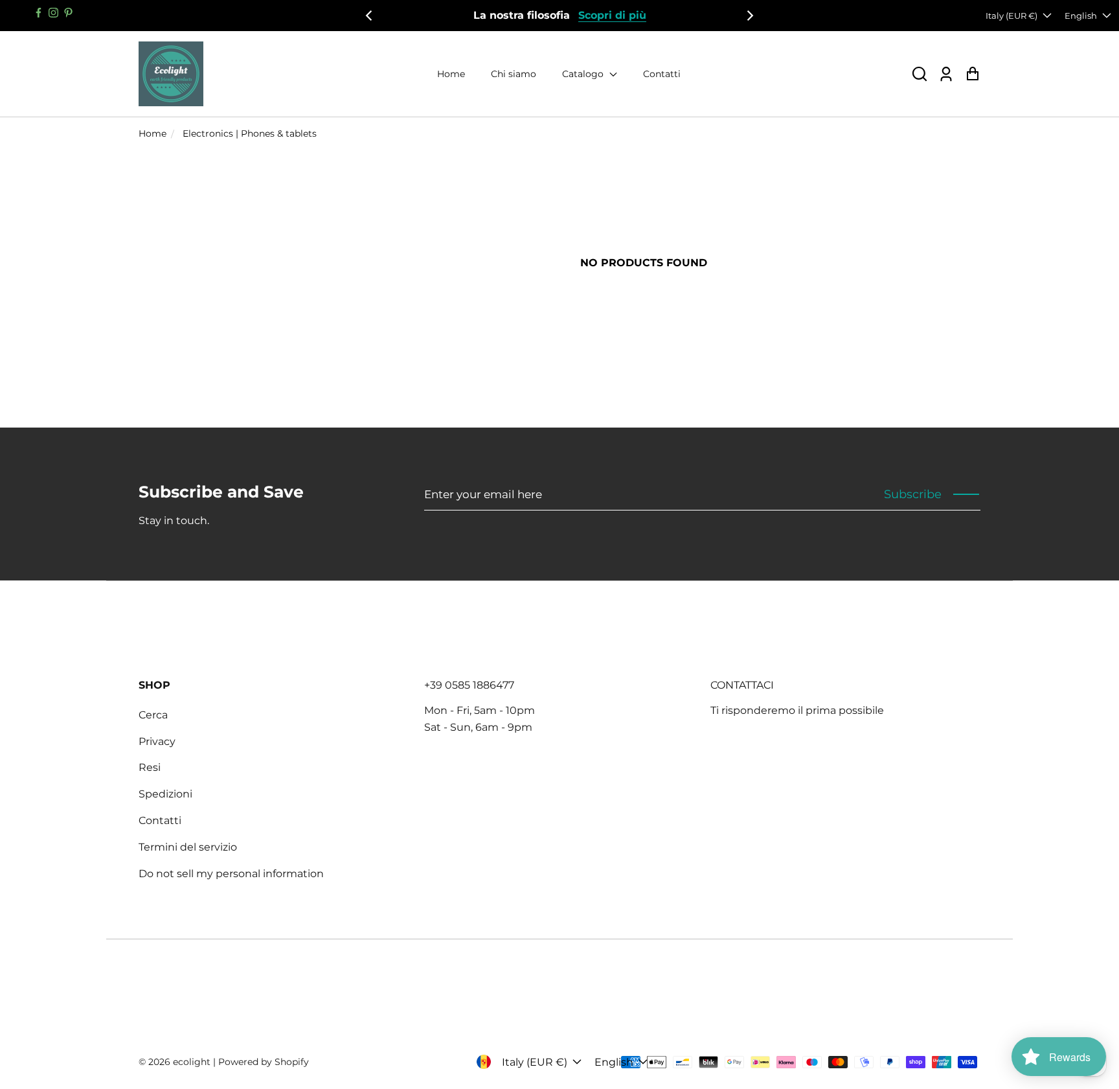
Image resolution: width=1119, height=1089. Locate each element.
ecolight (191, 1062)
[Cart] (972, 74)
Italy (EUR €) (1011, 15)
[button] (919, 74)
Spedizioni (165, 794)
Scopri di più (612, 15)
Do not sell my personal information (231, 873)
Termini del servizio (188, 847)
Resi (150, 767)
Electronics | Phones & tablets (250, 133)
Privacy (157, 741)
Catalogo (584, 74)
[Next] (749, 15)
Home (451, 74)
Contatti (662, 74)
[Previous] (370, 15)
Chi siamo (513, 74)
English (1081, 15)
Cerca (153, 715)
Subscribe (913, 494)
